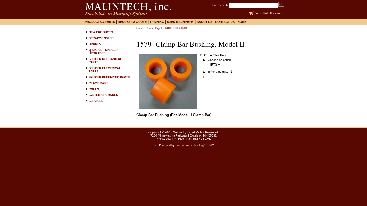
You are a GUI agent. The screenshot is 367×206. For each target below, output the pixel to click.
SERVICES (96, 100)
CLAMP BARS (98, 83)
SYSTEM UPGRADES (103, 95)
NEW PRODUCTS (101, 32)
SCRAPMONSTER (101, 38)
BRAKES (95, 44)
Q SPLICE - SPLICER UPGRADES (103, 51)
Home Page (154, 28)
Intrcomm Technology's (191, 145)
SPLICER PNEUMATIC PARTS (109, 77)
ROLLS (94, 89)
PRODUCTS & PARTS (176, 28)
